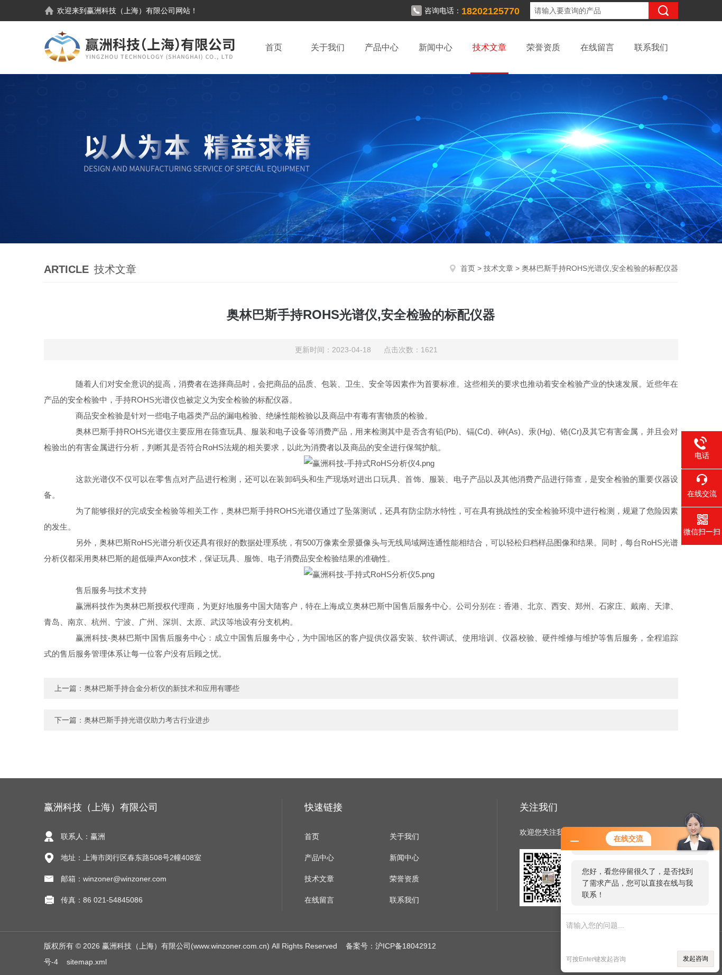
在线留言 (597, 47)
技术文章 (489, 47)
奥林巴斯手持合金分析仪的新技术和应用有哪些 (161, 688)
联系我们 (651, 47)
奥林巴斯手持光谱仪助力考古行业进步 (147, 720)
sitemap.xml (87, 962)
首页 (273, 47)
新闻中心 (435, 47)
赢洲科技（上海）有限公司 (131, 10)
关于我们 (328, 47)
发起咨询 (695, 958)
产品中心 (382, 47)
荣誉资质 (543, 47)
